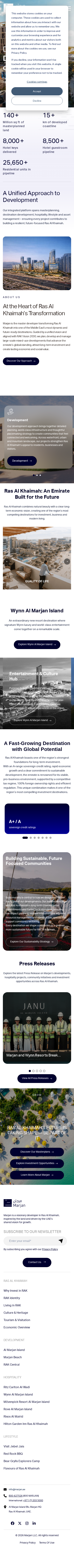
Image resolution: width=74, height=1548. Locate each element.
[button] (25, 838)
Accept (37, 91)
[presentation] (6, 695)
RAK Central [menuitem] (12, 1365)
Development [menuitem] (14, 1340)
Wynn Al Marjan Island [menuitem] (18, 1395)
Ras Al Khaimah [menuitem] (15, 1281)
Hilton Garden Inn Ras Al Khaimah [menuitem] (26, 1424)
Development (20, 460)
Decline (37, 100)
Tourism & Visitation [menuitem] (17, 1320)
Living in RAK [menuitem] (12, 1305)
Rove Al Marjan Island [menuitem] (18, 1409)
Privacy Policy (50, 1249)
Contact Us (34, 1262)
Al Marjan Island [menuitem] (14, 1350)
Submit (60, 1241)
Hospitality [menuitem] (12, 1377)
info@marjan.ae (17, 1490)
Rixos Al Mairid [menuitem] (13, 1417)
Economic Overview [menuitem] (17, 1327)
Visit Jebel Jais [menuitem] (14, 1446)
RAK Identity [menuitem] (12, 1298)
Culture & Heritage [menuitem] (16, 1313)
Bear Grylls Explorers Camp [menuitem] (22, 1461)
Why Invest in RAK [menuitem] (15, 1291)
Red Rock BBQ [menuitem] (13, 1454)
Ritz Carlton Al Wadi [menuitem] (17, 1387)
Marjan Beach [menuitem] (13, 1357)
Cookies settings (37, 81)
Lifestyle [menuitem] (11, 1437)
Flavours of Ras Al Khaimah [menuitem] (22, 1468)
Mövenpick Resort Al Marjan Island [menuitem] (27, 1402)
